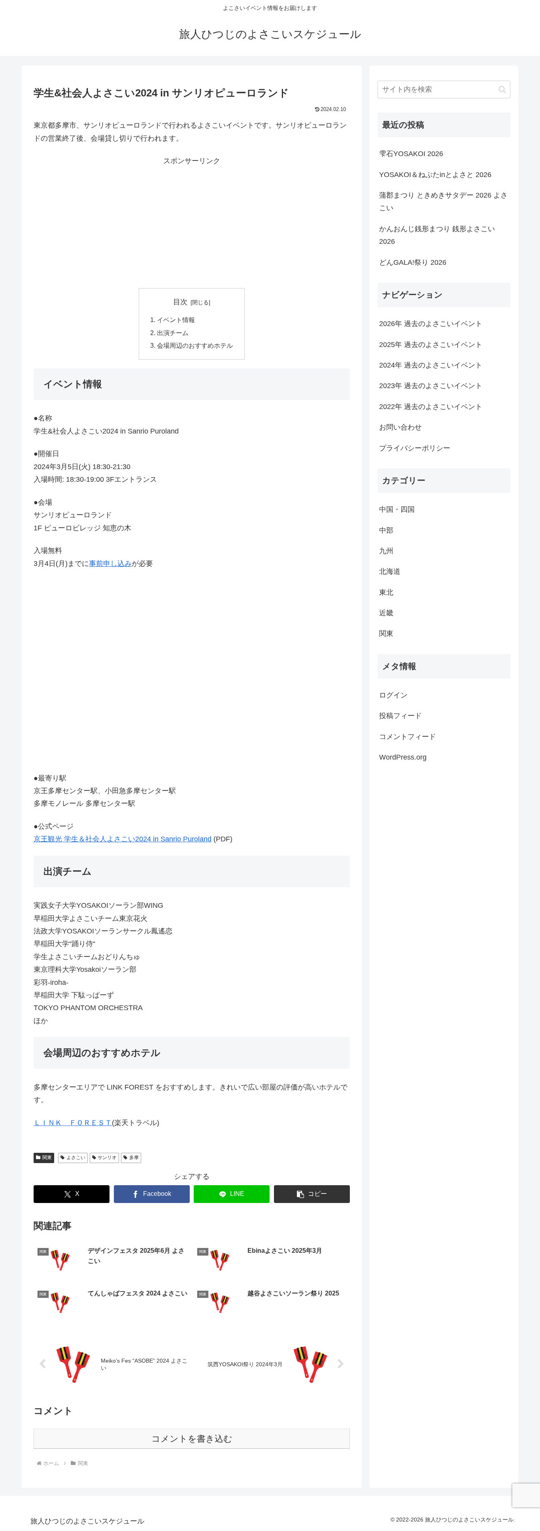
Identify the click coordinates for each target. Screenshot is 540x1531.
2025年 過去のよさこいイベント (430, 344)
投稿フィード (400, 716)
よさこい (75, 1157)
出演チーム (173, 332)
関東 (47, 1157)
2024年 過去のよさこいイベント (430, 365)
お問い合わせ (400, 427)
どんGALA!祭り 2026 (412, 262)
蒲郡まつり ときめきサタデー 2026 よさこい (443, 201)
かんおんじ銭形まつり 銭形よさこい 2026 (437, 235)
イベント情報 (176, 319)
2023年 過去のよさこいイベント (430, 386)
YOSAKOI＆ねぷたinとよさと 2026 (435, 175)
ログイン (393, 695)
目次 (180, 302)
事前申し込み (110, 564)
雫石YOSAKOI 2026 (411, 154)
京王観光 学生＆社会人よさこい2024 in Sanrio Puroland (122, 839)
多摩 (134, 1157)
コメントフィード (407, 737)
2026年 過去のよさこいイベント (430, 324)
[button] (312, 1194)
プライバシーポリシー (414, 448)
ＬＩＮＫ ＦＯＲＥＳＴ (73, 1123)
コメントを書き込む (191, 1439)
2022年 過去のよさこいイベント (430, 407)
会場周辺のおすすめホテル (195, 345)
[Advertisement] (192, 223)
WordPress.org (403, 757)
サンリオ (107, 1157)
